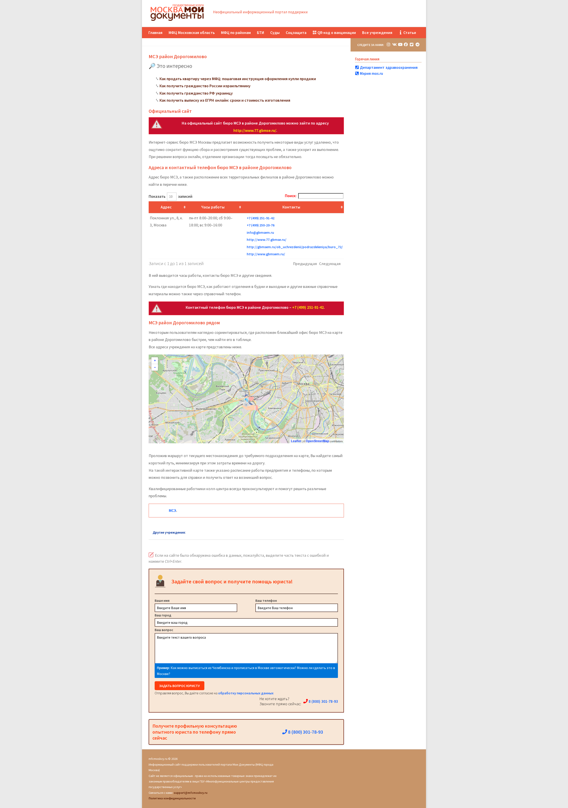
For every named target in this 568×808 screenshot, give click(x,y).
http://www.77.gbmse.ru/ (254, 130)
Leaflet (296, 441)
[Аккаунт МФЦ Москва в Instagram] (388, 44)
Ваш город (163, 615)
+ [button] (155, 360)
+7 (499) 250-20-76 (260, 225)
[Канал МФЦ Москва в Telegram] (417, 44)
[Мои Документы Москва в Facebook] (406, 44)
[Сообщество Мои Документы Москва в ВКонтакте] (394, 44)
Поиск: (290, 195)
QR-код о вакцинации (336, 32)
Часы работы (213, 207)
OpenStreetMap (317, 441)
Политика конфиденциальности (172, 798)
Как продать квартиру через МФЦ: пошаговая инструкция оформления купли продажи (238, 78)
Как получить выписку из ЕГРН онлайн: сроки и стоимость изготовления (225, 100)
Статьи (409, 32)
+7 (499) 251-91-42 (260, 218)
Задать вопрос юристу (179, 685)
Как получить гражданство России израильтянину (205, 85)
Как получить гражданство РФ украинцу (196, 93)
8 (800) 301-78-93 (323, 701)
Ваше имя (162, 600)
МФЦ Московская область (192, 32)
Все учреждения (377, 32)
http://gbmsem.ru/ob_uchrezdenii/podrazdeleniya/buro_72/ (295, 247)
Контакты (291, 207)
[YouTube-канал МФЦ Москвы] (400, 44)
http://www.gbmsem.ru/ (266, 254)
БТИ (260, 32)
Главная (155, 32)
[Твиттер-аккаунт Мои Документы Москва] (412, 44)
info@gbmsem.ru (260, 232)
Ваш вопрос (164, 630)
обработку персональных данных (246, 693)
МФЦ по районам (236, 32)
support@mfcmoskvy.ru (190, 793)
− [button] (155, 367)
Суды (275, 32)
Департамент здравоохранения (388, 67)
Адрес (166, 207)
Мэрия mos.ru (371, 73)
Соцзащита (296, 32)
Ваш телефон (266, 600)
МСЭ (172, 510)
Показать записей (170, 196)
